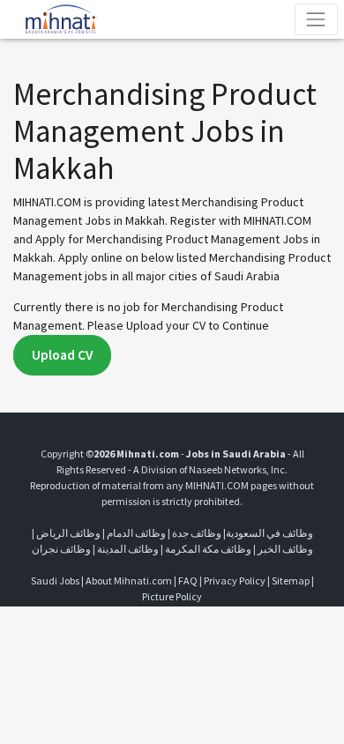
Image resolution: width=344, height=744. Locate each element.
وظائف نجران (61, 548)
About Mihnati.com (130, 580)
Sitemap (291, 580)
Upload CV (62, 354)
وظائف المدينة (128, 548)
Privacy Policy (234, 580)
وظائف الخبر (285, 548)
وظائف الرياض (68, 532)
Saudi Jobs (55, 580)
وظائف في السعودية (269, 532)
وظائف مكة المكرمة (208, 548)
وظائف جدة (196, 532)
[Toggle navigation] (316, 19)
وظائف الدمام (136, 532)
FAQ (188, 580)
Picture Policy (172, 596)
